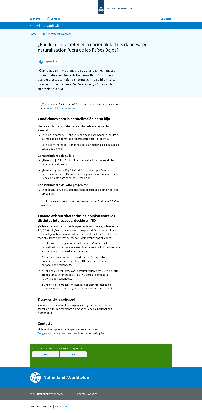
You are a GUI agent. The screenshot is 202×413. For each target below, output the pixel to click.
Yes (46, 354)
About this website (86, 394)
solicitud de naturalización (61, 108)
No (73, 354)
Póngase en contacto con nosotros (57, 333)
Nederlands (61, 406)
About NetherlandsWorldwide (47, 394)
